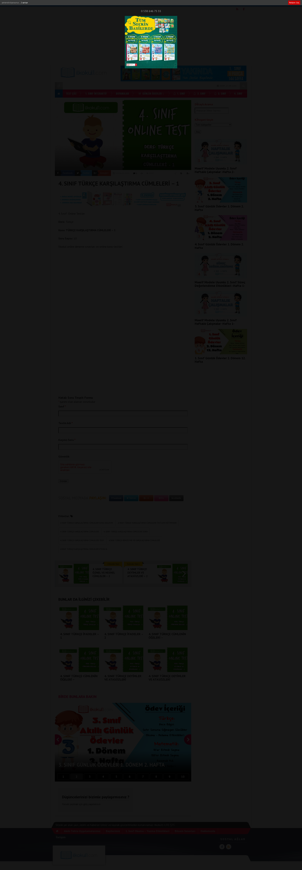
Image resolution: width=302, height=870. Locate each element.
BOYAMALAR (122, 93)
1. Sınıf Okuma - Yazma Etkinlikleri (122, 3)
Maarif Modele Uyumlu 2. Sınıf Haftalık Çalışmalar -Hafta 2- (216, 170)
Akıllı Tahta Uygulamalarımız (71, 3)
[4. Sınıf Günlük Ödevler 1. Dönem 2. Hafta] (221, 239)
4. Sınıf (238, 93)
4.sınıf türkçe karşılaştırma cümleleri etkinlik (83, 549)
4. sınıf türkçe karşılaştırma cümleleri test (82, 540)
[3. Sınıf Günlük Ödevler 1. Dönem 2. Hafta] (221, 201)
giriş (85, 804)
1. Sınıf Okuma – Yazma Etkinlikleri (147, 831)
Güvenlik (63, 456)
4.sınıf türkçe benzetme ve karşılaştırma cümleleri (134, 540)
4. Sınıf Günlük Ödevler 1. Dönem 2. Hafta (219, 246)
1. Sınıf (181, 93)
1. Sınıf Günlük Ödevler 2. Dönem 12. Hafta (220, 360)
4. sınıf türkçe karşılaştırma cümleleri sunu (126, 531)
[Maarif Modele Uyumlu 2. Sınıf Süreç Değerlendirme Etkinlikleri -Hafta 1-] (221, 277)
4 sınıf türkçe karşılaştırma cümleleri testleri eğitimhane (147, 523)
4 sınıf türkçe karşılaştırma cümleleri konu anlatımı (86, 523)
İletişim (187, 3)
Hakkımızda (173, 3)
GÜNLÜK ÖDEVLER (152, 93)
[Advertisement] (151, 36)
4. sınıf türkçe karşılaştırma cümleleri (79, 531)
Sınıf (62, 406)
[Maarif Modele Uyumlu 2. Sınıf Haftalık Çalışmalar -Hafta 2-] (221, 163)
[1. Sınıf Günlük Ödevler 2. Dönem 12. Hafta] (221, 353)
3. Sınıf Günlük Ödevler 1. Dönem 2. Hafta (219, 208)
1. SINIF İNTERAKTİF (96, 93)
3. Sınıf (221, 93)
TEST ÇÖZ (71, 93)
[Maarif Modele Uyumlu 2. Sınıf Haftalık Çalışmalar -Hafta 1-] (221, 315)
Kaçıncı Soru (67, 440)
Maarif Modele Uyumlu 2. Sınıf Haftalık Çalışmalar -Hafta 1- (216, 322)
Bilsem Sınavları (154, 3)
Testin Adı (65, 423)
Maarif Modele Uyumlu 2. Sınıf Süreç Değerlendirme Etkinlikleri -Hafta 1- (220, 284)
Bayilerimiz (96, 3)
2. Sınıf (201, 93)
